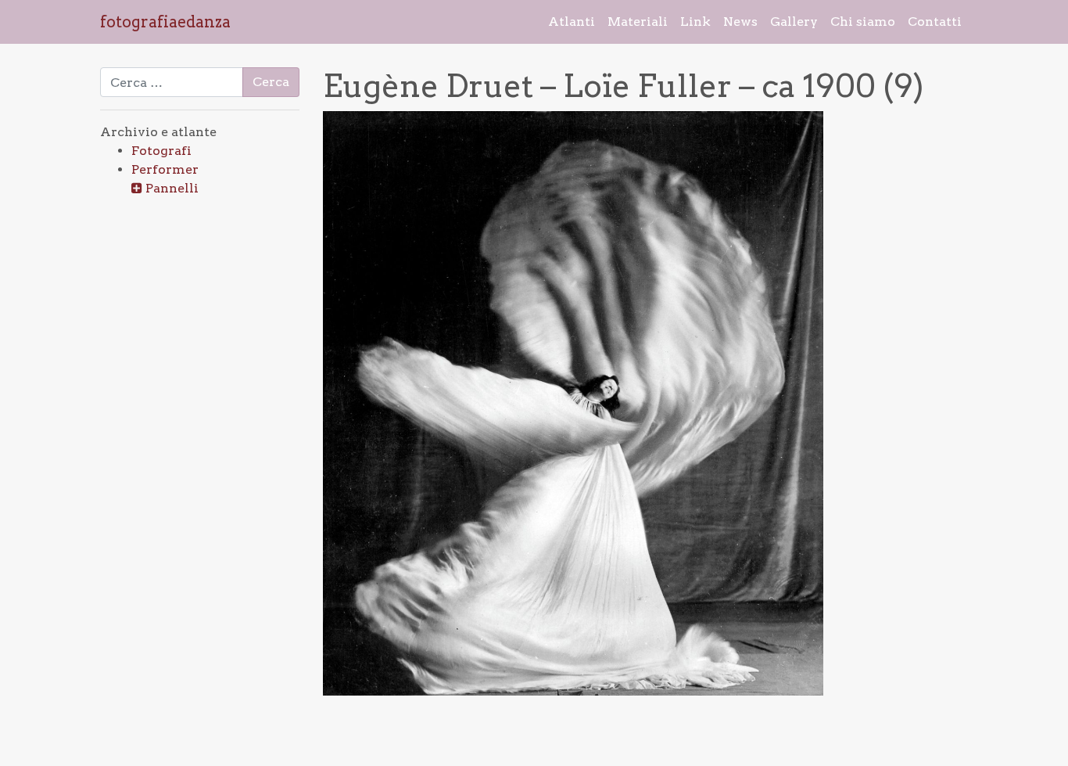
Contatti (935, 21)
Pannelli (172, 188)
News (740, 21)
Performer (165, 169)
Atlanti (571, 21)
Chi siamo (862, 21)
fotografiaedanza (165, 22)
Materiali (637, 21)
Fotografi (161, 150)
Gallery (794, 21)
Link (695, 21)
